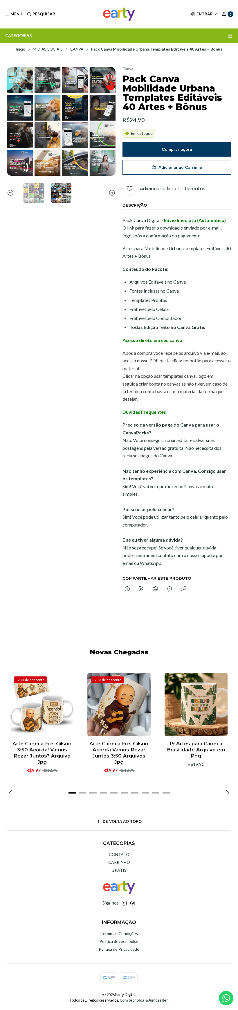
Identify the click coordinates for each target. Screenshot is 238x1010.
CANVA (76, 49)
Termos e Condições (119, 933)
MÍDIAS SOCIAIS (48, 49)
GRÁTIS (119, 870)
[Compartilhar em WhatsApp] (155, 589)
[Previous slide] (11, 193)
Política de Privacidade (119, 949)
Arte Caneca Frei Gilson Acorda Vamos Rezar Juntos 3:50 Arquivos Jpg (118, 753)
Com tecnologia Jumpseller (144, 1000)
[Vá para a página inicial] (119, 14)
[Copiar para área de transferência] (183, 589)
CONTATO (119, 854)
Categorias (18, 35)
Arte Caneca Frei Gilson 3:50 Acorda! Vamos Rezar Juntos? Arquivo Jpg (41, 753)
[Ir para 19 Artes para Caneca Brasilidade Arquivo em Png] (196, 704)
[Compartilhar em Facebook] (127, 589)
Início (20, 49)
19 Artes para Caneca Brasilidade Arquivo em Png (196, 750)
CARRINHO (119, 862)
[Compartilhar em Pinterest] (169, 589)
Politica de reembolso (119, 941)
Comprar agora (177, 149)
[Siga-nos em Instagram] (124, 903)
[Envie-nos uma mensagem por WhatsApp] (226, 998)
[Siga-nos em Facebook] (133, 903)
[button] (71, 792)
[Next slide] (111, 193)
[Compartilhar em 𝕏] (141, 589)
